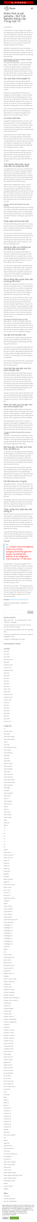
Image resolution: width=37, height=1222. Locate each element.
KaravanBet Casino (9, 965)
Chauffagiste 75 (8, 925)
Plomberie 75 (7, 1108)
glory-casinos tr (8, 962)
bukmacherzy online (9, 898)
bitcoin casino (7, 887)
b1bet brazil (7, 871)
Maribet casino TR (9, 973)
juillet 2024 (7, 675)
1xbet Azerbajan (8, 769)
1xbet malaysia (8, 801)
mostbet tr (7, 1024)
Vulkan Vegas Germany (10, 1178)
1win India (6, 745)
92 (4, 839)
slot (5, 1137)
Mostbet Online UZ (9, 1016)
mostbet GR (7, 1006)
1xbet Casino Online (9, 782)
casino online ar (8, 914)
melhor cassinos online (10, 979)
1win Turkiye (7, 750)
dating (5, 949)
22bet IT (6, 825)
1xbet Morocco (8, 804)
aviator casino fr (8, 858)
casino (5, 903)
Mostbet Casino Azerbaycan (11, 997)
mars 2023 (7, 710)
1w (4, 728)
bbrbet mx (6, 882)
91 (4, 836)
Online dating (7, 1054)
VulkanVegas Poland (9, 1181)
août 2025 (6, 662)
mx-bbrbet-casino (9, 1049)
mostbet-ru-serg (8, 1041)
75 (4, 828)
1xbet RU (6, 809)
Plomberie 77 (7, 1111)
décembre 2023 (8, 694)
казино (6, 1183)
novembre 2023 (8, 697)
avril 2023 (6, 708)
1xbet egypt (7, 788)
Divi (5, 952)
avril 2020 (6, 716)
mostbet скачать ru (9, 1038)
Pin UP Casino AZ (8, 1081)
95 (4, 847)
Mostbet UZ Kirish (9, 1032)
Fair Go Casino (8, 954)
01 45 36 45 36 (20, 2)
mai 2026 (6, 651)
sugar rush (7, 1143)
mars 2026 (7, 657)
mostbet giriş (7, 1003)
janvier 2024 (7, 692)
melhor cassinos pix (9, 981)
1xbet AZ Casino (8, 763)
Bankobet (6, 874)
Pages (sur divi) (8, 1065)
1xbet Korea (7, 796)
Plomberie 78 (7, 1113)
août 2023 (6, 702)
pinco (5, 1092)
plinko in (6, 1100)
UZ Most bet (7, 1159)
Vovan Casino (7, 1170)
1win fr (5, 742)
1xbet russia (7, 812)
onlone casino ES (8, 1057)
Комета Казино (8, 1186)
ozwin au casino (8, 1059)
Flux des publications (9, 1198)
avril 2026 (6, 654)
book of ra (7, 892)
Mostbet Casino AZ (9, 995)
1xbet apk (6, 758)
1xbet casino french (9, 779)
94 (4, 844)
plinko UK (6, 1102)
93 (4, 841)
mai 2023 (6, 705)
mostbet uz (7, 1027)
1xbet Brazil (7, 771)
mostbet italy (7, 1011)
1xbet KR (6, 798)
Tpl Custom (7, 1151)
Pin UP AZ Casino (8, 1070)
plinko (5, 1097)
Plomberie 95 (7, 1127)
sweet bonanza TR (9, 1148)
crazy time (6, 946)
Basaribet (6, 876)
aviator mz (7, 866)
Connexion (7, 1196)
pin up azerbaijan (8, 1073)
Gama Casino (7, 960)
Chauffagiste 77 (8, 928)
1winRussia (7, 755)
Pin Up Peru (7, 1089)
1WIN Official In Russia (10, 747)
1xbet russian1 (8, 817)
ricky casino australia (9, 1135)
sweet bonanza (8, 1145)
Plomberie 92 (7, 1119)
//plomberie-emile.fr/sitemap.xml (19, 599)
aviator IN (6, 860)
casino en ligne (8, 906)
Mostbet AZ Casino (9, 989)
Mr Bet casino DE (9, 1043)
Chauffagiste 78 (8, 930)
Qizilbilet (6, 1129)
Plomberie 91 (7, 1116)
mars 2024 (7, 686)
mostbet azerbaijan (9, 992)
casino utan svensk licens (11, 919)
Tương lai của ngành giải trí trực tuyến (14, 639)
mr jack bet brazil (8, 1046)
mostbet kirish (8, 1014)
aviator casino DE (9, 855)
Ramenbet (6, 1132)
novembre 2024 (8, 665)
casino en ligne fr (8, 909)
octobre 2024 (7, 667)
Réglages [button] (5, 1218)
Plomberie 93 (7, 1121)
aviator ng (6, 868)
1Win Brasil (7, 734)
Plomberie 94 (7, 1124)
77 (4, 831)
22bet (5, 820)
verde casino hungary (10, 1162)
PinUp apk (6, 1094)
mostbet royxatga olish (10, 1022)
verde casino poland (9, 1164)
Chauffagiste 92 (8, 936)
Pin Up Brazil (7, 1076)
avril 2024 (6, 684)
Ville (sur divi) (7, 1167)
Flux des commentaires (10, 1201)
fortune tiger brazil (9, 957)
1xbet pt (6, 806)
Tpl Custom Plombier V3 (10, 1154)
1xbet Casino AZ (8, 774)
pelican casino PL (8, 1067)
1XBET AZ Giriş (8, 766)
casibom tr (7, 901)
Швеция (6, 1189)
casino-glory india (8, 922)
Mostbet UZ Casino (9, 1030)
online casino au (8, 1051)
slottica (6, 1140)
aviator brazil (7, 852)
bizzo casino (7, 890)
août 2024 (6, 673)
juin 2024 (6, 678)
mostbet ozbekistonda (10, 1019)
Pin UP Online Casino (9, 1086)
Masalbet (6, 976)
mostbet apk (7, 984)
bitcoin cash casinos (9, 884)
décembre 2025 (8, 659)
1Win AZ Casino (8, 731)
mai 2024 (6, 681)
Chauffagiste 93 (8, 938)
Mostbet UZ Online (9, 1035)
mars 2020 (7, 718)
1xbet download (8, 785)
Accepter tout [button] (14, 1218)
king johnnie (7, 971)
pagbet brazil (7, 1062)
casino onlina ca (8, 911)
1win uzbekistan (8, 753)
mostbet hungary (8, 1008)
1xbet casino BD (8, 777)
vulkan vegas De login (10, 1172)
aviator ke (6, 863)
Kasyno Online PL (9, 968)
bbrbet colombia (8, 879)
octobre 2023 (7, 700)
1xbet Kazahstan (8, 793)
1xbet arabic (7, 761)
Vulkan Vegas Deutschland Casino (13, 1175)
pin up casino (7, 1078)
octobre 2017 (7, 721)
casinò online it (8, 917)
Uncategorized (8, 1156)
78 (4, 833)
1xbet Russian (7, 814)
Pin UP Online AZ (8, 1084)
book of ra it (7, 895)
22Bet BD (6, 823)
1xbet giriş (6, 790)
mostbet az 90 (8, 987)
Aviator (6, 849)
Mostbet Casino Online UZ (11, 1000)
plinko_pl (6, 1105)
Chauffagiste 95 (8, 944)
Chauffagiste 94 (8, 941)
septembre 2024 (8, 670)
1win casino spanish (9, 739)
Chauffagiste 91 (8, 933)
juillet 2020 (7, 713)
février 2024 (7, 689)
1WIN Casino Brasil (9, 736)
